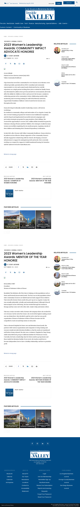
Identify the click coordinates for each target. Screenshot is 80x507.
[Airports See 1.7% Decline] (57, 83)
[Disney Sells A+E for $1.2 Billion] (57, 74)
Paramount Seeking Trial (27, 227)
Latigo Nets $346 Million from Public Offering (11, 226)
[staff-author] (5, 55)
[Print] (24, 63)
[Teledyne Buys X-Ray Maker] (57, 50)
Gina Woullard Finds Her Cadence (43, 226)
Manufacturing (43, 224)
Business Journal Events (15, 36)
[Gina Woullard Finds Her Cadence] (43, 219)
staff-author (14, 55)
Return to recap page (10, 154)
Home (5, 36)
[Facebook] (6, 63)
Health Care (11, 224)
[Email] (19, 63)
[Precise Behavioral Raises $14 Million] (57, 66)
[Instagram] (37, 444)
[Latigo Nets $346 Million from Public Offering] (11, 219)
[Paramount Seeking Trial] (27, 219)
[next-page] (8, 232)
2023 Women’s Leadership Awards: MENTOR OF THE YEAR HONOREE (40, 181)
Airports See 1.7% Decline (68, 83)
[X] (10, 63)
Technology (65, 48)
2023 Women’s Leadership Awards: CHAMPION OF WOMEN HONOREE (14, 181)
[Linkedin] (15, 63)
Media (27, 225)
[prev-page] (5, 232)
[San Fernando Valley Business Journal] (40, 14)
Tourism (63, 81)
